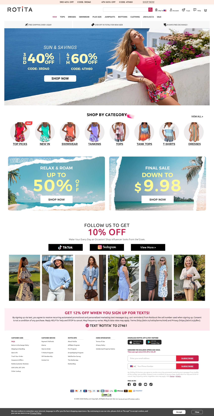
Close (197, 412)
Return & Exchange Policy (20, 345)
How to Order (46, 349)
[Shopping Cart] (206, 10)
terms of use (123, 399)
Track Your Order (17, 356)
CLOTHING (135, 17)
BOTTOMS (122, 17)
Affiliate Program (74, 345)
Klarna (43, 345)
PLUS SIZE (97, 17)
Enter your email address (139, 358)
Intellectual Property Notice (105, 349)
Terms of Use (100, 341)
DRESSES (72, 17)
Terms (172, 376)
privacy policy (134, 399)
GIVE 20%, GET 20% (18, 367)
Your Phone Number (145, 366)
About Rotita (72, 341)
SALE (159, 17)
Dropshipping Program (75, 353)
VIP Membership (47, 356)
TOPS (62, 17)
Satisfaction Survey (74, 356)
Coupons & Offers (17, 360)
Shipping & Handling (18, 349)
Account (176, 11)
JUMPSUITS (110, 17)
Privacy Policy (100, 345)
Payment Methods (47, 341)
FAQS (13, 341)
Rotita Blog (72, 364)
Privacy (178, 376)
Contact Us (45, 360)
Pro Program (72, 349)
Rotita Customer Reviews (19, 364)
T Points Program (47, 353)
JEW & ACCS (148, 17)
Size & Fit (14, 353)
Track (188, 11)
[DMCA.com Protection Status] (107, 395)
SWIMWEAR (84, 17)
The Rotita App (73, 360)
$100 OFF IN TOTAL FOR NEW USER (109, 25)
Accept (179, 412)
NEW (55, 17)
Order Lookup (16, 371)
